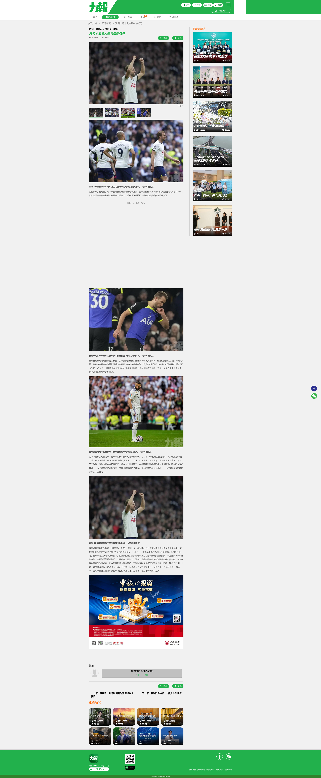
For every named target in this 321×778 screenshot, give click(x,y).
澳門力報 (92, 23)
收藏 (165, 38)
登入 (187, 5)
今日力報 (127, 17)
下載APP (222, 11)
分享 (180, 38)
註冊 (137, 675)
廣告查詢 (228, 770)
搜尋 (198, 5)
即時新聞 (110, 17)
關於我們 (192, 770)
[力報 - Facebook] (314, 388)
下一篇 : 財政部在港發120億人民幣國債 (162, 693)
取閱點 (157, 17)
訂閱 (209, 5)
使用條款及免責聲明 (206, 770)
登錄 (146, 675)
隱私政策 (219, 770)
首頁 (95, 17)
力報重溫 (173, 17)
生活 (143, 16)
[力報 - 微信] (314, 396)
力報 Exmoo (100, 769)
